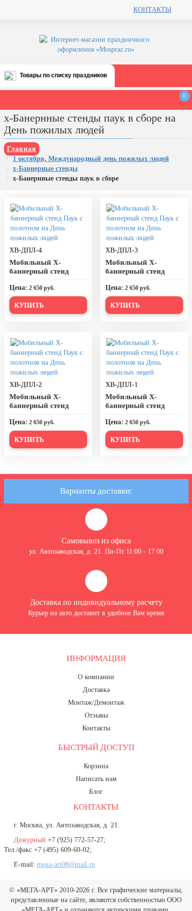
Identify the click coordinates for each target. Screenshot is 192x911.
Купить (29, 305)
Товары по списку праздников (63, 75)
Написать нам (96, 779)
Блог (96, 791)
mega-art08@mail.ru (66, 864)
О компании (96, 677)
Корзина (96, 766)
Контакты (152, 9)
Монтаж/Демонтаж (96, 702)
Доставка (96, 689)
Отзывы (96, 715)
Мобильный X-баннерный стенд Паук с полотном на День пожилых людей (46, 275)
